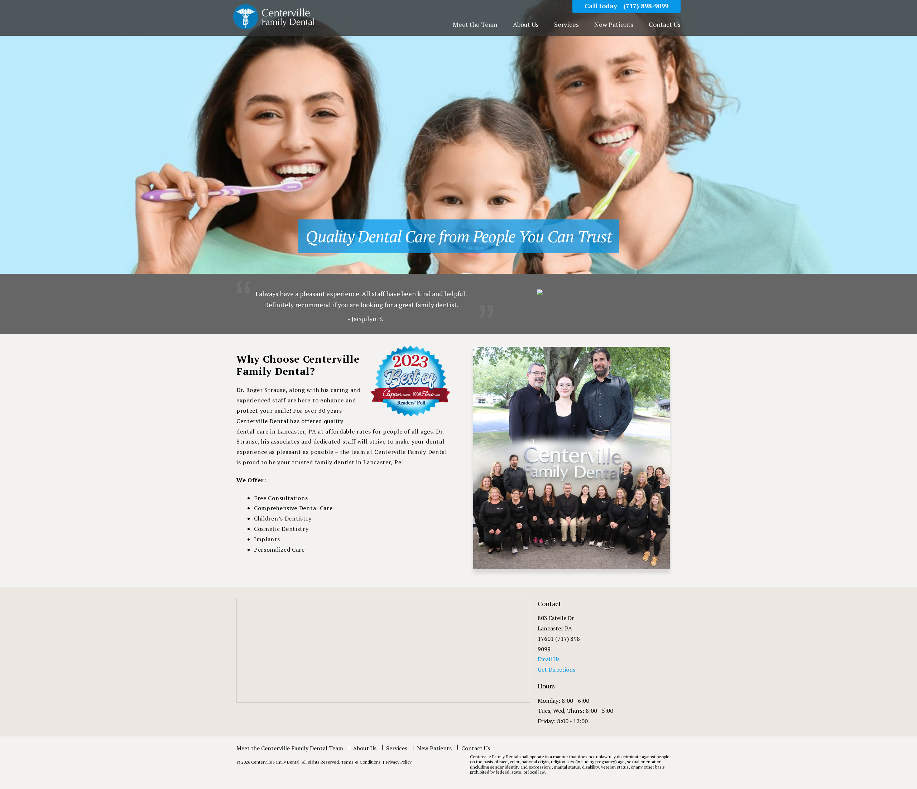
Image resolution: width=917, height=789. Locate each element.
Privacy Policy (398, 762)
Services (566, 25)
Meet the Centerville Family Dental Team (289, 748)
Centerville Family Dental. (276, 762)
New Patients (613, 25)
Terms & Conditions (361, 762)
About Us (526, 25)
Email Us (549, 659)
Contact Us (665, 25)
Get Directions (556, 669)
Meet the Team (475, 25)
